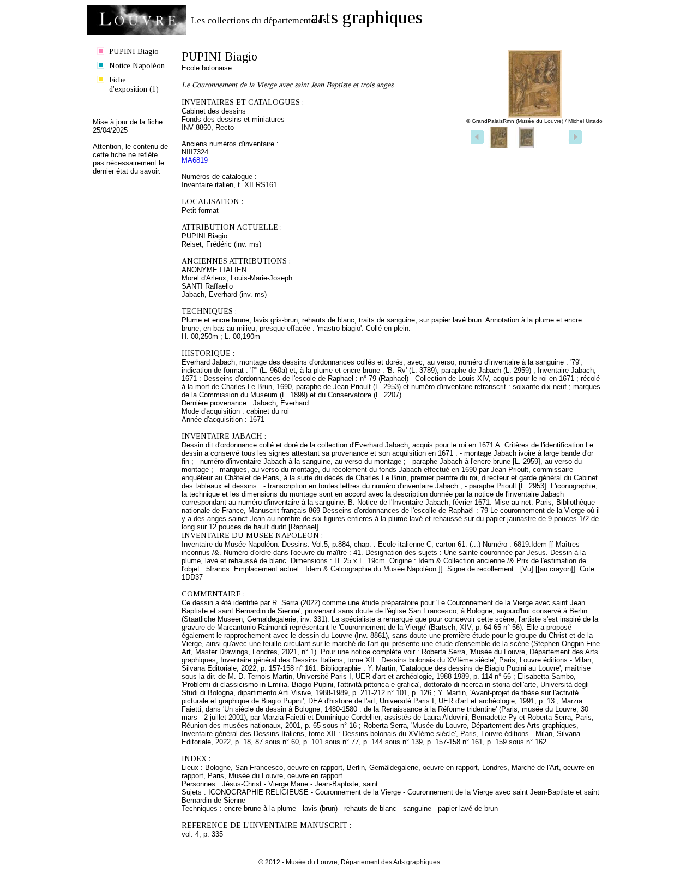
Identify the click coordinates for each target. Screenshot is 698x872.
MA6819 (195, 160)
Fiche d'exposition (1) (134, 84)
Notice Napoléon (137, 65)
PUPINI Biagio (134, 51)
